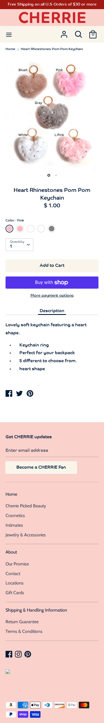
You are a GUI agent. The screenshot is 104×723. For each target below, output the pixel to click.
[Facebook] (9, 654)
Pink (9, 229)
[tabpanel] (52, 113)
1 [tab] (48, 175)
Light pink (20, 230)
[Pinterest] (28, 654)
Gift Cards (15, 592)
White (41, 229)
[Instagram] (19, 654)
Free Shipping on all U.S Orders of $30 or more (52, 4)
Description (52, 311)
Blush (30, 229)
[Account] (64, 32)
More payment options (52, 296)
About (11, 552)
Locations (15, 583)
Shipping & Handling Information (36, 610)
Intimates (14, 525)
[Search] (78, 32)
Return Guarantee (22, 621)
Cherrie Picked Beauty (26, 505)
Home (11, 494)
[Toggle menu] (9, 34)
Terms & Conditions (24, 631)
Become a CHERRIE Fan (41, 467)
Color (15, 220)
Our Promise (17, 564)
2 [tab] (56, 175)
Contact (13, 573)
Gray (51, 229)
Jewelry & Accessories (26, 534)
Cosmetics (15, 515)
